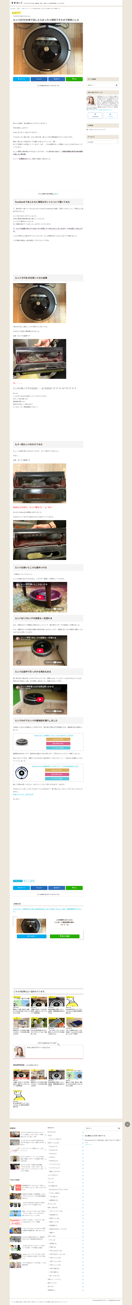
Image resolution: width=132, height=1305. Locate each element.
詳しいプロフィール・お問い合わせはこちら (99, 110)
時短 (33, 881)
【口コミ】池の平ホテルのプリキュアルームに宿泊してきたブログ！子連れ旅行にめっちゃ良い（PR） (31, 1135)
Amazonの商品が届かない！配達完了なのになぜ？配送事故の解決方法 (33, 1238)
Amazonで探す (58, 739)
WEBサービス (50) (53, 1143)
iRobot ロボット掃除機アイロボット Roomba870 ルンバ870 (53, 735)
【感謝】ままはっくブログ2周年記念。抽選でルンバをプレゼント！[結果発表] (39, 1011)
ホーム (13, 1302)
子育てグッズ (18, 881)
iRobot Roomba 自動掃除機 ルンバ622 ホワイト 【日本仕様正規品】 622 (54, 766)
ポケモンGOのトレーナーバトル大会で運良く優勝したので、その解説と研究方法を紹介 (32, 1159)
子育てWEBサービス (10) (57, 1254)
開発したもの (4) (55, 1171)
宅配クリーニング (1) (54, 1279)
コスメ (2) (51, 1182)
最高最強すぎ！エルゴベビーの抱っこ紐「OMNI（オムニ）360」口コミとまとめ (34, 1188)
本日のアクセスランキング (96, 130)
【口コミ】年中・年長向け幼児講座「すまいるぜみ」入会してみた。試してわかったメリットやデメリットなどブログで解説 (31, 1168)
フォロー (32, 936)
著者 (17, 1302)
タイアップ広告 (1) (55, 1139)
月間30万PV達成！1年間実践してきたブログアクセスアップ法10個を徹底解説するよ (33, 1196)
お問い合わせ (55, 1302)
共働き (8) (53, 1247)
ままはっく (105, 1300)
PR (17, 1018)
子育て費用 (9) (54, 1272)
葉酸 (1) (52, 1233)
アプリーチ (88, 1144)
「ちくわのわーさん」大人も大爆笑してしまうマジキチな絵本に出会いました (56, 1032)
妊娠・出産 (23, 1302)
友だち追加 (65, 936)
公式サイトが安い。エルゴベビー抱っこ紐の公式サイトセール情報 (33, 1221)
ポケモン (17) (52, 1204)
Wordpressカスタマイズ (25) (59, 1190)
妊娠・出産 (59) (52, 1208)
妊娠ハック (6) (54, 1222)
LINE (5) (52, 1157)
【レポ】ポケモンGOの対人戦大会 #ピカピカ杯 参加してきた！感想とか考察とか (32, 1143)
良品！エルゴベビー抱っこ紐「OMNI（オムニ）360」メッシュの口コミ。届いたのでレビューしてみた (33, 1213)
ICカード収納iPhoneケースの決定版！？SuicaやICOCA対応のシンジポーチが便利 (74, 1032)
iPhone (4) (53, 1154)
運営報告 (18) (54, 1200)
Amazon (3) (53, 1146)
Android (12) (54, 1150)
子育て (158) (51, 1236)
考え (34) (50, 1287)
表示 (56, 194)
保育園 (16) (53, 1244)
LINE (75, 79)
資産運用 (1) (51, 1290)
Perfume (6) (52, 1132)
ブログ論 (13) (54, 1197)
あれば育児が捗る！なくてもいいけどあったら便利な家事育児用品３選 (74, 1011)
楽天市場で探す (58, 743)
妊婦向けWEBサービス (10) (58, 1229)
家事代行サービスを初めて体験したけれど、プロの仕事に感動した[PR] (21, 1032)
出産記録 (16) (54, 1215)
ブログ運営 (34, 997)
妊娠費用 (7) (53, 1225)
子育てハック (52, 997)
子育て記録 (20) (54, 1269)
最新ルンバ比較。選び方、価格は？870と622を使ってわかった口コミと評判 (21, 1011)
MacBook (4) (54, 1161)
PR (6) (50, 1136)
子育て (29, 1302)
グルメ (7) (51, 1179)
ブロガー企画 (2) (55, 1193)
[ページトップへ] (127, 1124)
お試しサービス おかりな (22, 794)
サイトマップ (63, 1302)
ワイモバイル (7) (55, 1168)
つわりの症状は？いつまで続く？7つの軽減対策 (34, 1264)
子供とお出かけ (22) (56, 1251)
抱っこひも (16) (54, 1276)
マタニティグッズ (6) (56, 1211)
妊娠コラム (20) (54, 1218)
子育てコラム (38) (55, 1261)
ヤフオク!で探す (58, 748)
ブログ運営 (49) (52, 1186)
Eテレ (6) (52, 1240)
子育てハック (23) (55, 1265)
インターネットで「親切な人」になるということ (31, 1149)
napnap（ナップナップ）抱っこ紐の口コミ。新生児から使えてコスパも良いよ (33, 1256)
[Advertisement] (48, 103)
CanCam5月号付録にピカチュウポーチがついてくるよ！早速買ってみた (39, 1032)
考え (41, 1302)
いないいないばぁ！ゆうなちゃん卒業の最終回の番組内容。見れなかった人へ (33, 1231)
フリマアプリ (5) (55, 1164)
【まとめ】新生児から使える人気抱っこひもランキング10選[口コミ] (33, 1204)
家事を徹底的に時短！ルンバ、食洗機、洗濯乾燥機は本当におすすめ (56, 1011)
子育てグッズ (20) (55, 1258)
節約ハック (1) (52, 1283)
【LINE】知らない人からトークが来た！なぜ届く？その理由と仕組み (33, 1247)
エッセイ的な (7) (53, 1175)
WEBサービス (35, 1302)
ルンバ (27, 881)
